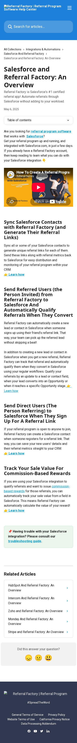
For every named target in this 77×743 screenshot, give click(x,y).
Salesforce (34, 136)
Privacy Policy (56, 714)
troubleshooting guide (24, 541)
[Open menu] (69, 8)
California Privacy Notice (54, 719)
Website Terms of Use (21, 719)
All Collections (12, 49)
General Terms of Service (27, 714)
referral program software (51, 131)
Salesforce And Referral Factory (24, 53)
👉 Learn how (14, 274)
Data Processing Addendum (38, 723)
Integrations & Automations (43, 49)
